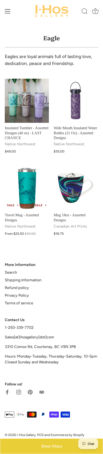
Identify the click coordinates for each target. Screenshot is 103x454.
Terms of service (19, 303)
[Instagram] (18, 391)
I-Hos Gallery (26, 435)
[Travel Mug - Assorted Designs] (27, 188)
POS (40, 435)
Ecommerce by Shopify (67, 435)
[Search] (84, 12)
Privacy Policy (17, 295)
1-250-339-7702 (19, 327)
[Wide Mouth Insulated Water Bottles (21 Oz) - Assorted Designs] (76, 101)
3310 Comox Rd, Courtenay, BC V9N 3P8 (40, 346)
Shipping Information (23, 280)
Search (11, 272)
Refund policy (17, 287)
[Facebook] (7, 391)
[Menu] (7, 11)
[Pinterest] (30, 391)
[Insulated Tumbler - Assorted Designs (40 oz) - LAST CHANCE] (27, 101)
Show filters (51, 446)
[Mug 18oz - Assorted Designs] (76, 188)
